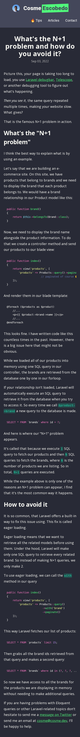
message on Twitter (56, 714)
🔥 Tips (36, 20)
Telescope (64, 79)
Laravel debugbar (40, 79)
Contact (71, 20)
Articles (53, 20)
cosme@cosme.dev (52, 720)
